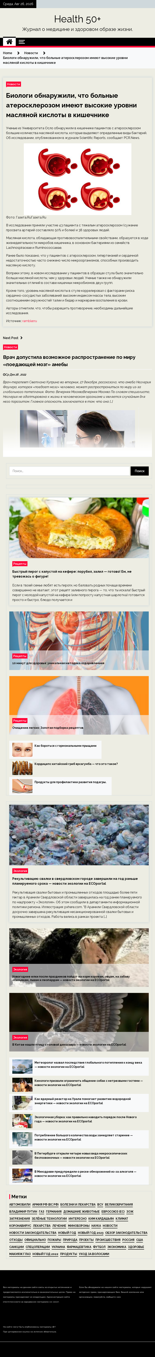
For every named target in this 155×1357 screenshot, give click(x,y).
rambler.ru (29, 321)
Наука (96, 1225)
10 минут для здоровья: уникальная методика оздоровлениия (58, 663)
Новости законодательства (32, 1232)
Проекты (86, 1239)
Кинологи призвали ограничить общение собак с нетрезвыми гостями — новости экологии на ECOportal (89, 1083)
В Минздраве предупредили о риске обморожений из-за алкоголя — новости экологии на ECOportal (85, 1173)
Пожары (54, 1239)
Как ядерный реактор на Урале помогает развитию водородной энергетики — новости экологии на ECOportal (83, 1101)
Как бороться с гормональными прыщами (65, 745)
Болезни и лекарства (77, 1204)
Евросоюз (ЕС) (113, 1211)
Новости (13, 84)
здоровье (136, 1247)
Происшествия (107, 1239)
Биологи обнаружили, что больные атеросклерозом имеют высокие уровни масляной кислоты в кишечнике (71, 105)
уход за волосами (94, 1254)
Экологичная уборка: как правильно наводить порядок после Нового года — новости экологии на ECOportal (86, 1119)
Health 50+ (77, 19)
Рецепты (19, 563)
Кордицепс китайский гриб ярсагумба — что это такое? (76, 764)
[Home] (9, 42)
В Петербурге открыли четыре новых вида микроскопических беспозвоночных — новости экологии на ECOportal (81, 1155)
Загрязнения (19, 1218)
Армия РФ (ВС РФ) (45, 1204)
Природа (70, 1239)
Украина (58, 1247)
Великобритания (119, 1204)
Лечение (59, 1225)
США (139, 1239)
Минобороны (79, 1225)
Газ (41, 1211)
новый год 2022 (45, 1254)
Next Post (10, 338)
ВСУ (100, 1204)
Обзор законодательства (126, 1232)
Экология (20, 871)
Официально (35, 1239)
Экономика (116, 1247)
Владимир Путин (23, 1211)
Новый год (67, 1232)
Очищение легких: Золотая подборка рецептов (47, 727)
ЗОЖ (129, 1211)
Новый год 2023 (90, 1232)
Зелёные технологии (49, 1218)
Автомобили (19, 1204)
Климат (122, 1218)
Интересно (78, 1218)
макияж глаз (20, 1254)
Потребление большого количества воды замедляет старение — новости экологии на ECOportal (84, 1137)
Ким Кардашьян (101, 1218)
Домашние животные (81, 1211)
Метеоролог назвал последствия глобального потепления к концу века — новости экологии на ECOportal (88, 1064)
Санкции (16, 1247)
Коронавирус (20, 1225)
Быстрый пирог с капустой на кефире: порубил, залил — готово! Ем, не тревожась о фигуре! (72, 574)
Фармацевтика (79, 1247)
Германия (54, 1211)
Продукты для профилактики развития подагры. (71, 782)
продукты (68, 1254)
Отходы (16, 1239)
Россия (128, 1239)
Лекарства (41, 1225)
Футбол (99, 1247)
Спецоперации (38, 1247)
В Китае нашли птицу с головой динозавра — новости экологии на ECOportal (69, 1044)
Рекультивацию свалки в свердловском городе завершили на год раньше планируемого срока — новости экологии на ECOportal (75, 881)
